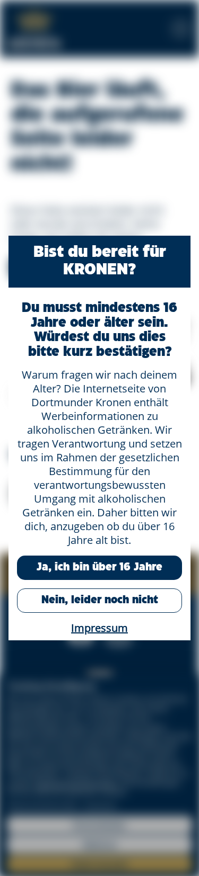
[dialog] (99, 438)
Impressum (99, 628)
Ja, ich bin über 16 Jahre (99, 567)
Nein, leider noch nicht (99, 600)
